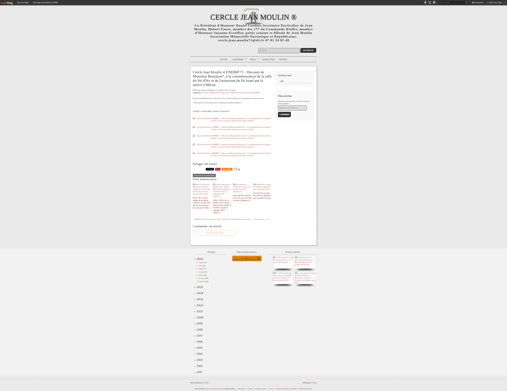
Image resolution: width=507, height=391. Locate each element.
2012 (200, 366)
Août (201, 262)
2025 (200, 287)
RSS (282, 81)
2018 (200, 329)
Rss (246, 258)
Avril (201, 272)
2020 (200, 317)
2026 (200, 258)
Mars (201, 275)
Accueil (224, 59)
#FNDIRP (256, 92)
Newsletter (268, 59)
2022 (200, 305)
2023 (200, 299)
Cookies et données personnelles (286, 389)
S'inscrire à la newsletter (204, 175)
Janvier (201, 281)
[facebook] (425, 2)
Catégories (236, 59)
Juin (200, 265)
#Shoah (233, 92)
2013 (200, 359)
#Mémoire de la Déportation (220, 92)
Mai (200, 269)
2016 (200, 341)
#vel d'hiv (205, 92)
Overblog (314, 383)
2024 (200, 293)
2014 (200, 353)
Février (201, 278)
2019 (200, 323)
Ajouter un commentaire (214, 233)
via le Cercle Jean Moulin (213, 389)
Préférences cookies (305, 389)
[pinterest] (434, 2)
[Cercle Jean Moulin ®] (253, 10)
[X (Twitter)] (429, 2)
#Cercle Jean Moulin (244, 92)
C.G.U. (271, 389)
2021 (200, 311)
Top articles (241, 389)
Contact (283, 59)
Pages (252, 59)
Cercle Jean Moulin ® (253, 17)
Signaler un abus (260, 389)
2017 (199, 335)
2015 (200, 347)
